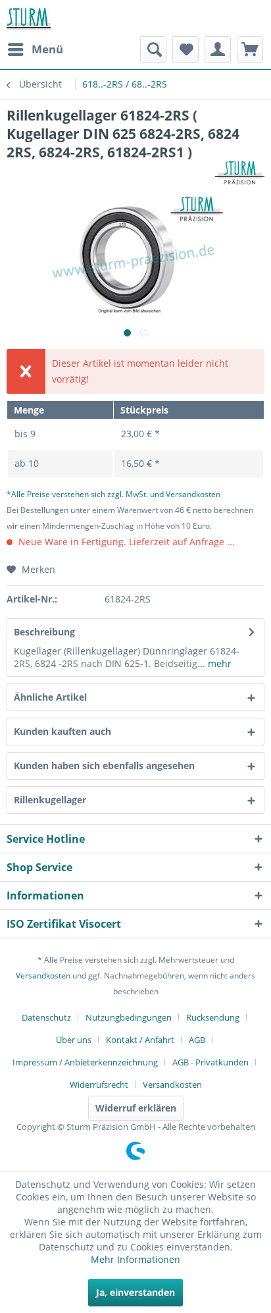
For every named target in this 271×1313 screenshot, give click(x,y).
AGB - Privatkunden (210, 1062)
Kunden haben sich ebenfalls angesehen (104, 765)
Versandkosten (43, 975)
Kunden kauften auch (62, 731)
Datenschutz (46, 1017)
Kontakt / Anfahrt (140, 1040)
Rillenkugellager (50, 799)
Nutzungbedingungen (129, 1017)
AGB (197, 1040)
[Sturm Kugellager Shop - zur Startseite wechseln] (29, 18)
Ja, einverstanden (135, 1292)
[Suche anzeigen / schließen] (153, 49)
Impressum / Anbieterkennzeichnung (85, 1062)
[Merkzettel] (185, 49)
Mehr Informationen (135, 1259)
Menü (47, 49)
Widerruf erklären (135, 1108)
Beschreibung (44, 632)
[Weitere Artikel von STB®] (239, 172)
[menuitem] (35, 49)
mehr (218, 663)
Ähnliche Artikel (50, 697)
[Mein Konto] (218, 49)
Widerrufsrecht (99, 1084)
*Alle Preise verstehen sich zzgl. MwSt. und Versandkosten (113, 494)
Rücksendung (212, 1017)
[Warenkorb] (250, 49)
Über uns (73, 1040)
